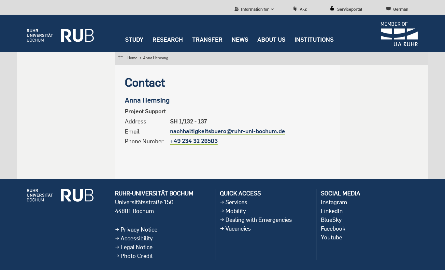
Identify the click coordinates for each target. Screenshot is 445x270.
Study (134, 39)
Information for (254, 9)
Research (167, 39)
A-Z (303, 9)
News (240, 39)
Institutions (314, 39)
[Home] (60, 33)
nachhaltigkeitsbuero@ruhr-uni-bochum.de (227, 131)
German (400, 9)
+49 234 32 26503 (194, 141)
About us (271, 39)
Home (132, 57)
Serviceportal (349, 9)
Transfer (207, 39)
